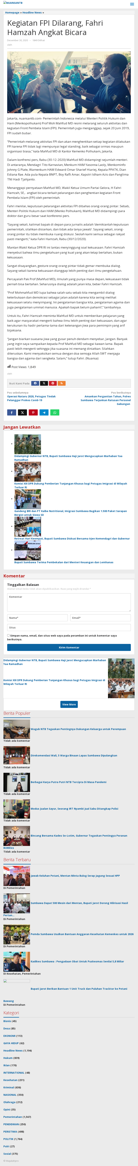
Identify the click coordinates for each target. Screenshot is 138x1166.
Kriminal (8, 1087)
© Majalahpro (11, 1160)
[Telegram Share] (44, 412)
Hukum (8, 1058)
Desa (6, 1028)
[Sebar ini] (11, 412)
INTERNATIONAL (13, 1072)
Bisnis (7, 1021)
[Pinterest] (53, 383)
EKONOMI (9, 1036)
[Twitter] (44, 383)
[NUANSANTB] (12, 2)
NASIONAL (10, 1094)
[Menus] (132, 4)
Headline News (13, 1050)
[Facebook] (35, 383)
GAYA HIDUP (11, 1043)
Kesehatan (10, 1080)
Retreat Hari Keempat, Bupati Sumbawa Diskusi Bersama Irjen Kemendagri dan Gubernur (72, 538)
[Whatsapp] (54, 412)
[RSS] (62, 383)
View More (69, 704)
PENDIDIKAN (11, 1124)
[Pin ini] (33, 412)
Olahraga (9, 1102)
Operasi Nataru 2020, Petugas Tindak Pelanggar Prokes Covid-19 (31, 396)
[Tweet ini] (22, 412)
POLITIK (8, 1139)
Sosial (7, 1153)
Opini (6, 1109)
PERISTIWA (10, 1131)
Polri (6, 1146)
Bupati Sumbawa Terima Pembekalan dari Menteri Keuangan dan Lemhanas (63, 562)
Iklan (6, 1065)
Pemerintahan (12, 1117)
